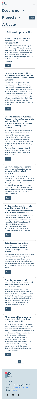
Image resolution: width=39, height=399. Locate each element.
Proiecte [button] (9, 17)
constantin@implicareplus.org (18, 387)
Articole (9, 24)
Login (32, 18)
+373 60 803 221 (15, 390)
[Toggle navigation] (34, 4)
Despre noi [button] (11, 10)
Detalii (8, 65)
